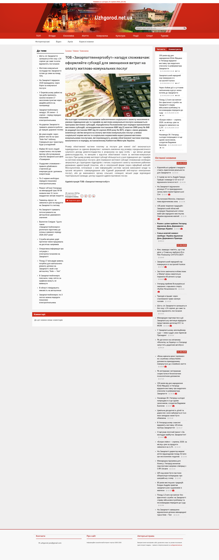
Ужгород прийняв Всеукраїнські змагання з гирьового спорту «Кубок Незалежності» (171, 286)
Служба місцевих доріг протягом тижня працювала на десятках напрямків (51, 241)
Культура (120, 35)
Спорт (149, 35)
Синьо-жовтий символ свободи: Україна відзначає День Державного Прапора (170, 235)
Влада (52, 35)
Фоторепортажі (42, 41)
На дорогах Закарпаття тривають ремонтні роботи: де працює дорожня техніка (51, 127)
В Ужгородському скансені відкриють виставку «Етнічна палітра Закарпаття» (169, 425)
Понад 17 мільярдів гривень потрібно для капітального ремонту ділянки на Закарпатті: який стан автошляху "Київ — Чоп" (51, 266)
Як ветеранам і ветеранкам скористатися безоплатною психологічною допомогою (169, 373)
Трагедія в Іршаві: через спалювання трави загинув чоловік (168, 298)
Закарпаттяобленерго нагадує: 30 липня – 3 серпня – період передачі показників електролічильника (50, 115)
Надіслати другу (73, 200)
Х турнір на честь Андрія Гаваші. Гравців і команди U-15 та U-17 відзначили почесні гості (171, 179)
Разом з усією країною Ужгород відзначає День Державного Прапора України (172, 226)
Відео (58, 41)
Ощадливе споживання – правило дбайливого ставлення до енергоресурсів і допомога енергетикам (50, 169)
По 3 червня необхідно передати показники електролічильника (49, 181)
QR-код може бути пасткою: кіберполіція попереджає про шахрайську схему (169, 475)
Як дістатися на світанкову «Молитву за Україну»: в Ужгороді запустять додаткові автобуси (172, 342)
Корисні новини (86, 41)
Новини (76, 51)
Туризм (164, 35)
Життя (85, 35)
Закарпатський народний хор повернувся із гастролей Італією (170, 78)
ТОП (38, 35)
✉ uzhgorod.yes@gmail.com (50, 543)
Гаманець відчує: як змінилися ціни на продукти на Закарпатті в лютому (51, 202)
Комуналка (102, 35)
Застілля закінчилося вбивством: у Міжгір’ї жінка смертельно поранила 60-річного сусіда (171, 274)
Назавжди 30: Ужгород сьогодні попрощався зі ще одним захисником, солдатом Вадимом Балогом (170, 140)
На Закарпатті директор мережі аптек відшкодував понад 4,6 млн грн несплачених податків (171, 454)
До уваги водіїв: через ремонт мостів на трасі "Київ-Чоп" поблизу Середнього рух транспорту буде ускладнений (51, 139)
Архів (70, 41)
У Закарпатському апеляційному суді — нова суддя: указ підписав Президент (171, 332)
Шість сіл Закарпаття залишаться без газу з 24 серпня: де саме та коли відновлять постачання (172, 308)
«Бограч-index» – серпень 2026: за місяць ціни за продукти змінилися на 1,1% (172, 444)
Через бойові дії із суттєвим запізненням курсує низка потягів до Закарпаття (171, 90)
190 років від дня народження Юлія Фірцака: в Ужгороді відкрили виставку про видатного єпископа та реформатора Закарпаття (171, 388)
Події (136, 35)
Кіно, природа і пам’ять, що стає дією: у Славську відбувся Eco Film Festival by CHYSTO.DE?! (171, 252)
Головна (68, 51)
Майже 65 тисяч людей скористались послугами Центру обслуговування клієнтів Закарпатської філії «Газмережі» (51, 154)
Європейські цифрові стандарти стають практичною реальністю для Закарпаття (171, 170)
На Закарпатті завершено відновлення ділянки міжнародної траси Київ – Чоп (171, 512)
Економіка (68, 35)
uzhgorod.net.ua (176, 545)
